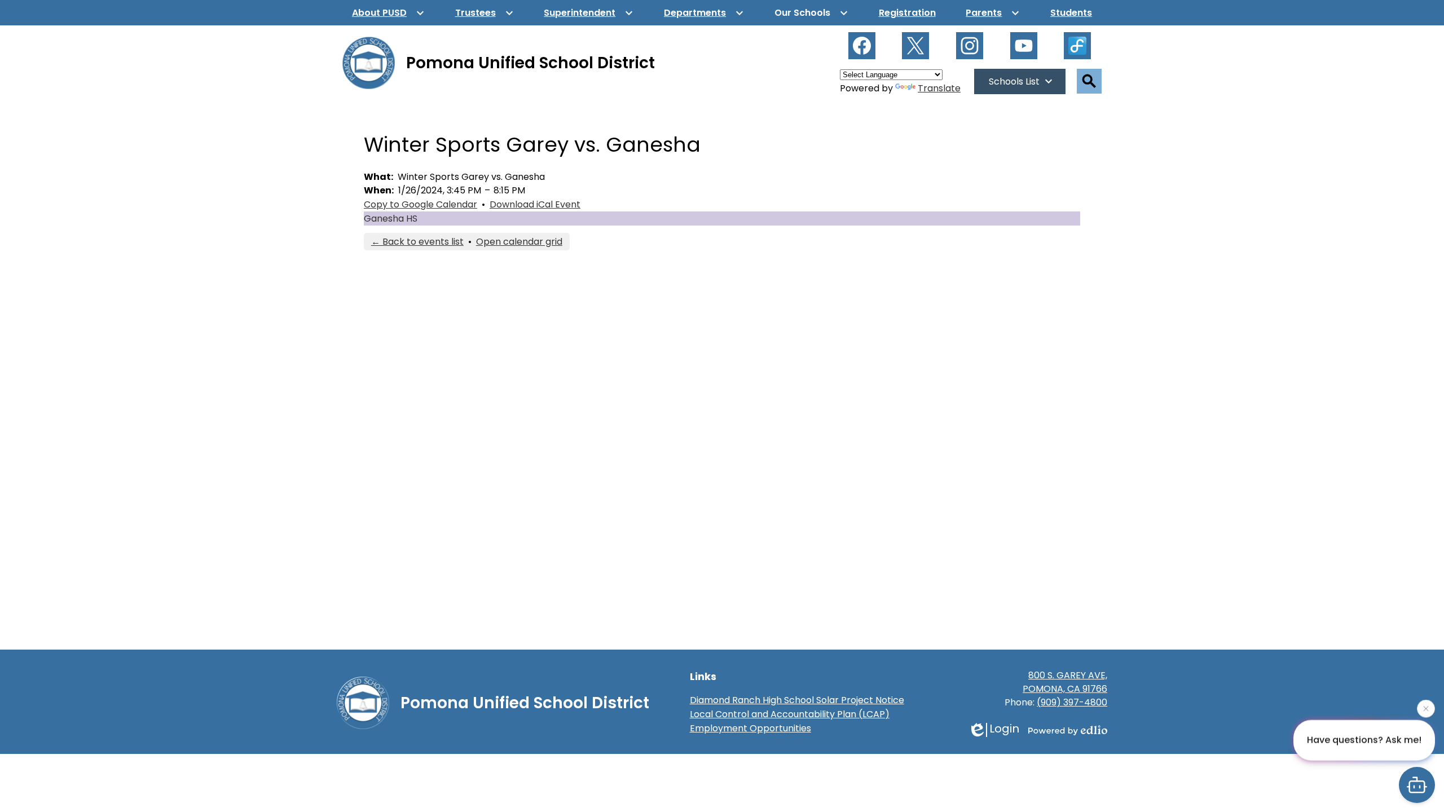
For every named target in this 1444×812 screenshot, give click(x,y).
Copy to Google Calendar (420, 204)
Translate (939, 88)
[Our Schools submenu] (811, 12)
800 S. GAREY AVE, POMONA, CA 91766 (1065, 682)
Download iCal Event (535, 204)
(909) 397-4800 (1072, 702)
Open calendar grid (519, 241)
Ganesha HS (390, 218)
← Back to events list (417, 241)
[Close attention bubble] (1426, 707)
